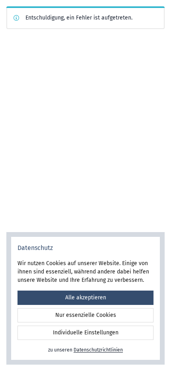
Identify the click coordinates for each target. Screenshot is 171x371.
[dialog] (85, 298)
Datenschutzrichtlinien (98, 350)
